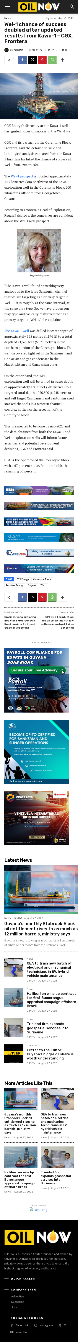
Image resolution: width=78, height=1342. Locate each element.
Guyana (32, 585)
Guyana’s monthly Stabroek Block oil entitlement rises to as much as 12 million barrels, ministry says (41, 929)
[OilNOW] (7, 50)
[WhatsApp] (52, 60)
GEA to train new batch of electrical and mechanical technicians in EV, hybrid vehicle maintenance (49, 969)
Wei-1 (44, 585)
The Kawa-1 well (16, 331)
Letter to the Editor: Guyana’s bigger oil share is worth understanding (50, 1054)
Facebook (22, 1325)
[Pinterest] (42, 60)
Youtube (21, 1332)
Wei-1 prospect (22, 176)
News (7, 18)
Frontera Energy (14, 585)
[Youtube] (12, 1332)
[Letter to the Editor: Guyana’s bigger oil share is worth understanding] (13, 1053)
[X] (32, 60)
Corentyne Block (42, 579)
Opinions (32, 1045)
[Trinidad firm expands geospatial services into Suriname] (13, 1027)
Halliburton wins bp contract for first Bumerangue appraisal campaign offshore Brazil (51, 1000)
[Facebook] (22, 60)
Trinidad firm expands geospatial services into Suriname (47, 1028)
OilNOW (18, 50)
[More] (62, 60)
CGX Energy (22, 579)
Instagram (46, 1325)
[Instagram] (35, 1325)
